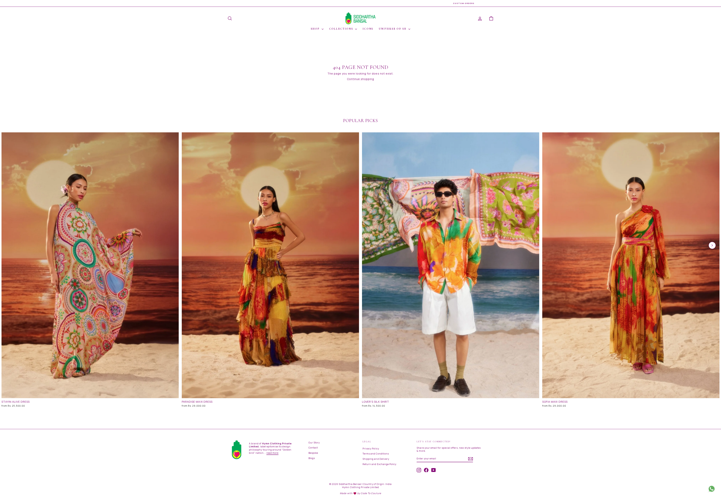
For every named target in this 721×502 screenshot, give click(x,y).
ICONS (368, 28)
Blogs (311, 458)
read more (272, 453)
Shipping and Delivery (376, 459)
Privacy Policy (371, 448)
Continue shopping (360, 79)
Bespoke (313, 453)
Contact (313, 447)
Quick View (90, 394)
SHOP (316, 28)
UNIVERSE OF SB (393, 28)
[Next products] (712, 245)
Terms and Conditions (376, 453)
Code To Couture (371, 493)
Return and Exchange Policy (379, 464)
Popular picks (360, 120)
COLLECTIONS (341, 28)
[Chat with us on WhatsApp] (711, 487)
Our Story (314, 442)
